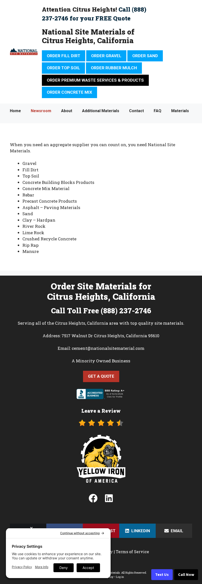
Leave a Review (101, 410)
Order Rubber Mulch (114, 67)
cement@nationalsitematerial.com (108, 348)
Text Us (162, 574)
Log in (120, 577)
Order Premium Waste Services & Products (95, 80)
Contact (136, 110)
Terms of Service (132, 551)
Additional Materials (100, 110)
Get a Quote (101, 376)
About (66, 110)
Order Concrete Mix (69, 92)
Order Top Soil (63, 67)
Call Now (186, 574)
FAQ (157, 110)
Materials (180, 110)
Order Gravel (106, 55)
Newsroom (41, 110)
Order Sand (145, 55)
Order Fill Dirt (63, 55)
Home (15, 110)
